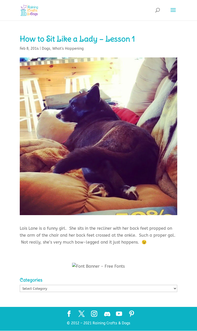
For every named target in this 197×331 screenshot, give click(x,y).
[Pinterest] (132, 314)
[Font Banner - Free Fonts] (98, 266)
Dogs (46, 48)
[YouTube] (119, 314)
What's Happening (68, 48)
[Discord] (107, 314)
